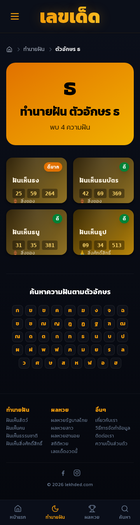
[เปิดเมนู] (14, 16)
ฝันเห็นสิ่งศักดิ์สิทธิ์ (24, 443)
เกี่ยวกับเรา (106, 420)
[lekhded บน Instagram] (77, 473)
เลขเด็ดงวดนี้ (64, 451)
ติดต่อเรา (104, 435)
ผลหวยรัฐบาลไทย (69, 420)
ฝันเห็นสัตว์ (17, 420)
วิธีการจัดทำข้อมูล (112, 428)
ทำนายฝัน (33, 49)
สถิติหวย (59, 443)
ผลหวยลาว (62, 428)
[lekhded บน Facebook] (63, 473)
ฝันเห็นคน (15, 428)
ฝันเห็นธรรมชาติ (22, 435)
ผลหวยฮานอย (65, 435)
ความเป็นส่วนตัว (111, 443)
